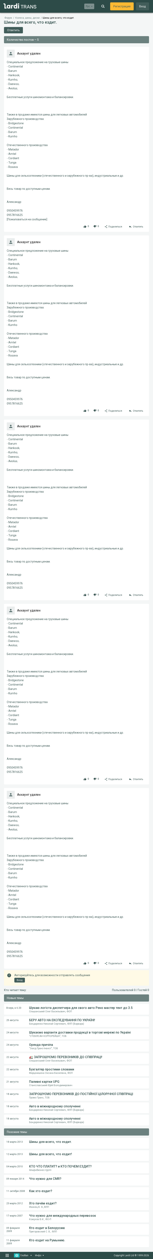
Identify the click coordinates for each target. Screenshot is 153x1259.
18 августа (12, 1094)
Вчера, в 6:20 (13, 1008)
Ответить (13, 30)
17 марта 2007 (14, 1215)
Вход (142, 6)
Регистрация (121, 6)
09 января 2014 (15, 1178)
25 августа (12, 1020)
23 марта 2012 (14, 1203)
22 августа (12, 1057)
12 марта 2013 (14, 1154)
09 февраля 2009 (13, 1230)
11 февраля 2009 (13, 1242)
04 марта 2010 (14, 1166)
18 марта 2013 (14, 1142)
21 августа (12, 1081)
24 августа (12, 1032)
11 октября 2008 (15, 1191)
